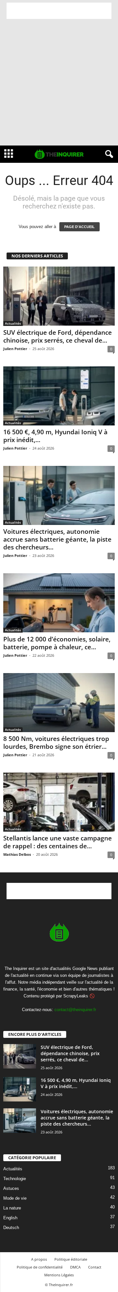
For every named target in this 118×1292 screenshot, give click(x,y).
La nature (12, 1208)
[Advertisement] (59, 11)
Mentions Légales (59, 1274)
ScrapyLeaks (75, 995)
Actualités (13, 323)
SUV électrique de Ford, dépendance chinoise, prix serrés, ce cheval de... (57, 336)
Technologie (14, 1178)
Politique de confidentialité (40, 1267)
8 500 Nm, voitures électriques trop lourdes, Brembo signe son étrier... (56, 742)
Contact (94, 1267)
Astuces (11, 1188)
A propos (39, 1259)
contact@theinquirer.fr (75, 1009)
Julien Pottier (15, 348)
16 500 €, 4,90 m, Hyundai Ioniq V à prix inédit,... (55, 436)
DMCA (75, 1267)
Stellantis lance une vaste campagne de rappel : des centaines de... (57, 842)
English (10, 1217)
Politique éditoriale (70, 1259)
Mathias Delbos (17, 854)
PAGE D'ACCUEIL (79, 227)
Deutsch (11, 1227)
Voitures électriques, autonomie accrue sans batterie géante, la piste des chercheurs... (57, 539)
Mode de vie (15, 1198)
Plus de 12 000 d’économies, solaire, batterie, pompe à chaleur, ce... (56, 643)
